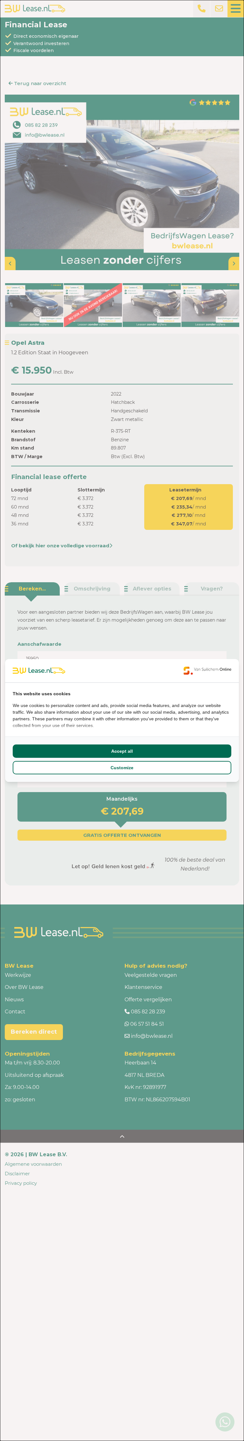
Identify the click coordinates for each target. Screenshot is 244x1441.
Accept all (122, 751)
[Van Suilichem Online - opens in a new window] (207, 670)
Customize (122, 767)
